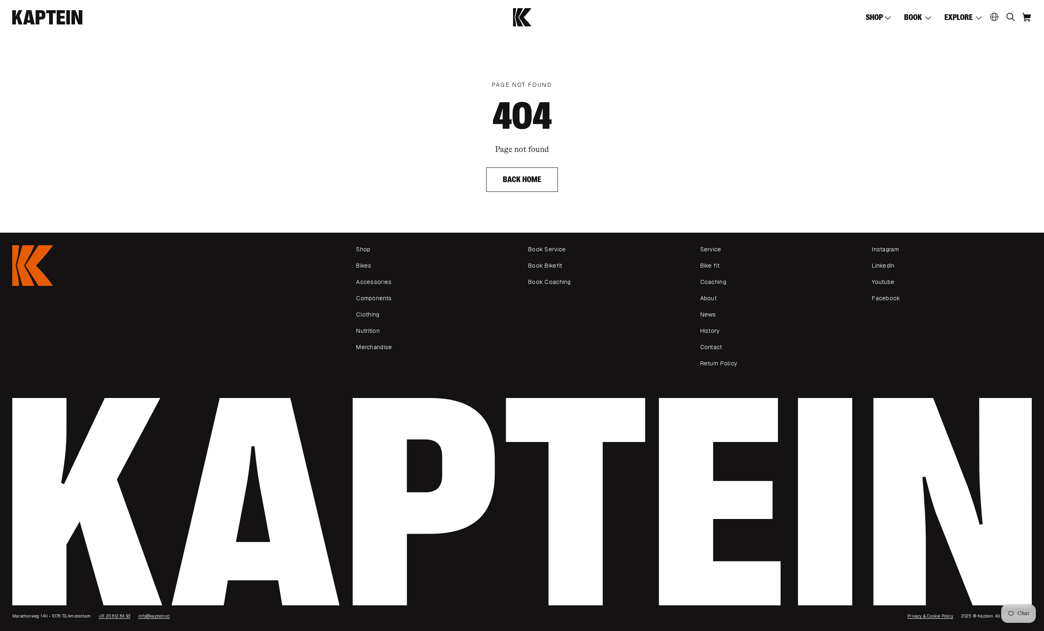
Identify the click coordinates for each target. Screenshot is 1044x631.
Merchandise (374, 347)
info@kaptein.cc (154, 616)
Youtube (883, 282)
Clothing (367, 314)
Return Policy (718, 363)
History (710, 330)
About (708, 298)
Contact (711, 347)
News (708, 314)
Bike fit (709, 265)
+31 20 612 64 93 (114, 616)
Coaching (713, 282)
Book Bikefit (545, 265)
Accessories (374, 282)
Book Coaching (549, 282)
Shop (363, 249)
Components (374, 298)
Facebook (886, 298)
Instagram (885, 249)
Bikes (363, 265)
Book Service (547, 249)
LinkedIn (883, 265)
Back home (522, 179)
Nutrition (368, 330)
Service (710, 249)
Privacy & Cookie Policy (930, 616)
